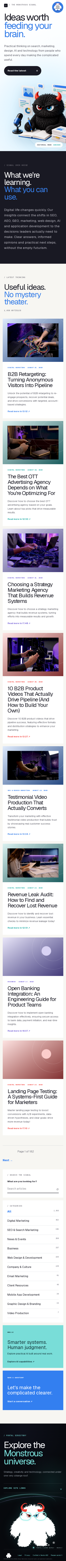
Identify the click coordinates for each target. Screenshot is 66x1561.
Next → (8, 1160)
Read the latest (23, 70)
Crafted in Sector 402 (40, 1555)
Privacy (27, 1555)
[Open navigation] (57, 7)
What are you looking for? (22, 1181)
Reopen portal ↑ (56, 1555)
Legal (20, 1555)
